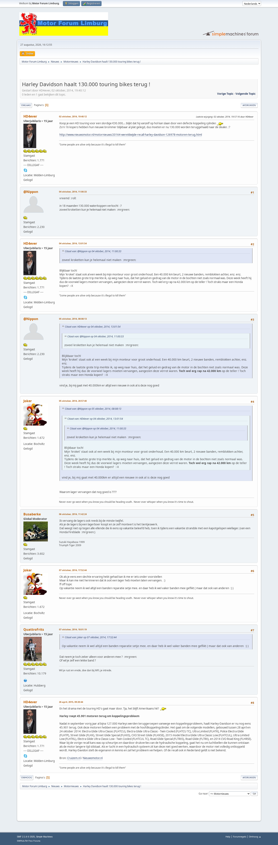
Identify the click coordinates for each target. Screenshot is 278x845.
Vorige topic (225, 94)
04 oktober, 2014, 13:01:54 (73, 243)
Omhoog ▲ (255, 836)
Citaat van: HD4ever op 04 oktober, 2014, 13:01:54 (92, 326)
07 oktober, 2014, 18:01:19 (73, 629)
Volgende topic (245, 94)
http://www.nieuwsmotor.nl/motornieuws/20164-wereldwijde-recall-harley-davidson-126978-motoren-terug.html (130, 134)
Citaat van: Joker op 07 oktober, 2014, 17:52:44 (91, 637)
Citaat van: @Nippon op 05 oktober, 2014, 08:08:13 (93, 408)
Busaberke (32, 514)
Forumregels (239, 836)
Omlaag (26, 105)
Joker (27, 401)
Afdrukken (249, 105)
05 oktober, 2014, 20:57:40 (73, 400)
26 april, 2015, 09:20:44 (71, 701)
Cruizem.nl (74, 758)
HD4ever (30, 116)
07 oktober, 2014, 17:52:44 (73, 570)
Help (227, 836)
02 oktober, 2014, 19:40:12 (73, 116)
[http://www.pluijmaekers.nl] (25, 680)
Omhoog (26, 777)
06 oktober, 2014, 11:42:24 (73, 514)
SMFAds (21, 841)
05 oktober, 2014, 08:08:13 (73, 318)
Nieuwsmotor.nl (93, 758)
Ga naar (203, 793)
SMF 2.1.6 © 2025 (26, 836)
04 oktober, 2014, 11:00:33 (73, 191)
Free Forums (34, 841)
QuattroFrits (33, 629)
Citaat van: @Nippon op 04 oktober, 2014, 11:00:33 (93, 251)
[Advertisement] (67, 72)
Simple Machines (44, 836)
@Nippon (30, 191)
